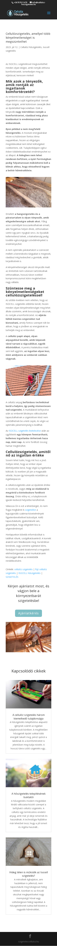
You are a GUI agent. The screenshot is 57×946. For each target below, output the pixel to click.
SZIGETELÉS (12, 576)
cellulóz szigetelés (23, 569)
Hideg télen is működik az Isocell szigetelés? (28, 874)
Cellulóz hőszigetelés (31, 47)
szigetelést (30, 509)
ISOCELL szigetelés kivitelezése (25, 430)
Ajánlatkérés (28, 613)
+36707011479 (20, 2)
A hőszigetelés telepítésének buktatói (29, 795)
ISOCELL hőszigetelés (29, 573)
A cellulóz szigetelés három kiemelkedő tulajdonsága (29, 716)
